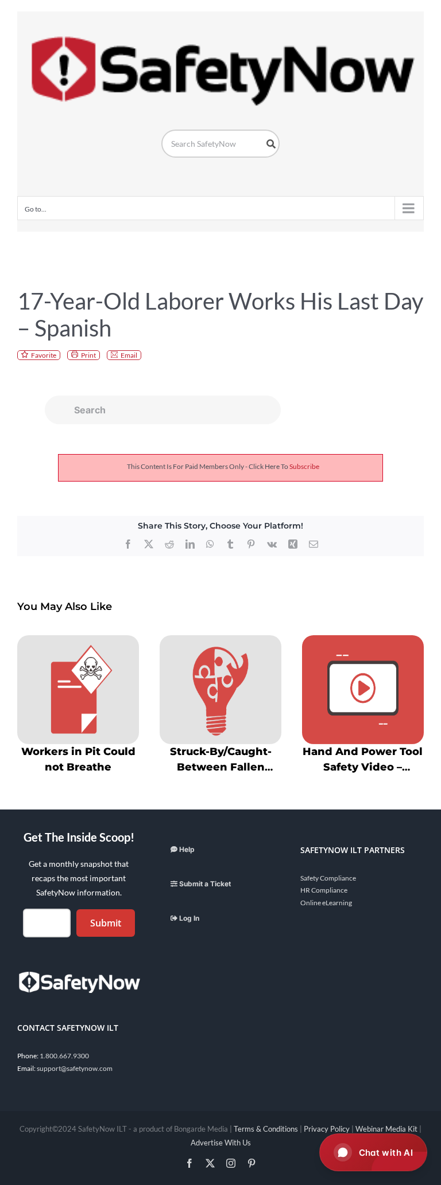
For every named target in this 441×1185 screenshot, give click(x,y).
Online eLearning (326, 902)
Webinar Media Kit (386, 1128)
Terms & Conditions (266, 1128)
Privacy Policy (327, 1128)
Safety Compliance (328, 878)
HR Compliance (323, 890)
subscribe (304, 466)
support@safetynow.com (75, 1068)
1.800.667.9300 (64, 1055)
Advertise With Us (221, 1142)
